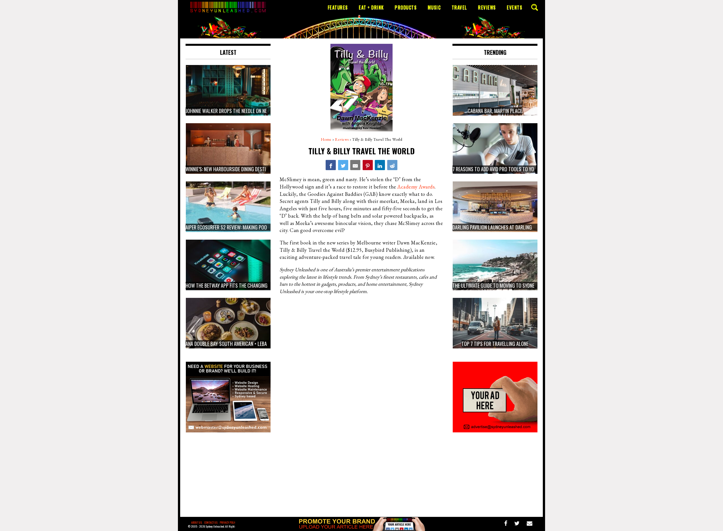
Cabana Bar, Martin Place (495, 110)
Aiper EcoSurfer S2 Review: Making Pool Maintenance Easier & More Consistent (269, 227)
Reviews (487, 7)
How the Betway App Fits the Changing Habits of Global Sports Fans (259, 285)
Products (406, 7)
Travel (459, 7)
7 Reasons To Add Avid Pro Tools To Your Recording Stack (514, 169)
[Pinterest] (368, 165)
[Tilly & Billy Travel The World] (331, 165)
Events (514, 7)
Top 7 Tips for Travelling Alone (494, 343)
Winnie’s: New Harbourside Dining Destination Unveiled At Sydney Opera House (266, 169)
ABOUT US (196, 522)
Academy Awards (416, 186)
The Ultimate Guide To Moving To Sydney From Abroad (508, 285)
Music (434, 7)
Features (338, 7)
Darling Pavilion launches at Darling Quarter (501, 227)
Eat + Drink (371, 7)
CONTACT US (210, 522)
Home (326, 139)
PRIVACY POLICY (228, 522)
